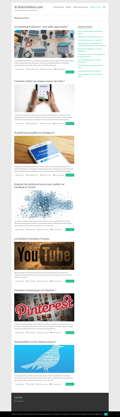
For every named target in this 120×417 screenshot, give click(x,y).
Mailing (68, 7)
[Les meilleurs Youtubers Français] (44, 243)
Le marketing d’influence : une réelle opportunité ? (41, 26)
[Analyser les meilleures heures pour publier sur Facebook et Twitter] (44, 191)
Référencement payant (80, 7)
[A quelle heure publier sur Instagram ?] (44, 137)
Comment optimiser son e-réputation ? (90, 40)
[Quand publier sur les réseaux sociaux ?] (44, 346)
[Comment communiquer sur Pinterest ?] (44, 294)
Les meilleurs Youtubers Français (31, 238)
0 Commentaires (60, 69)
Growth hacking (58, 7)
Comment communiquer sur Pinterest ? (35, 290)
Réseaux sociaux (95, 7)
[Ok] (118, 414)
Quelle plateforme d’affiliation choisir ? (90, 37)
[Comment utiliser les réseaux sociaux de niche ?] (44, 85)
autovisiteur (20, 69)
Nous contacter (18, 401)
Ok (106, 414)
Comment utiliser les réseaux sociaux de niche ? (39, 81)
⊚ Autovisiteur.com (28, 7)
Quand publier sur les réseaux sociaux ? (35, 341)
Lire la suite (70, 72)
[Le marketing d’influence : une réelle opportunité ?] (44, 31)
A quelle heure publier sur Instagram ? (34, 132)
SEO (104, 7)
